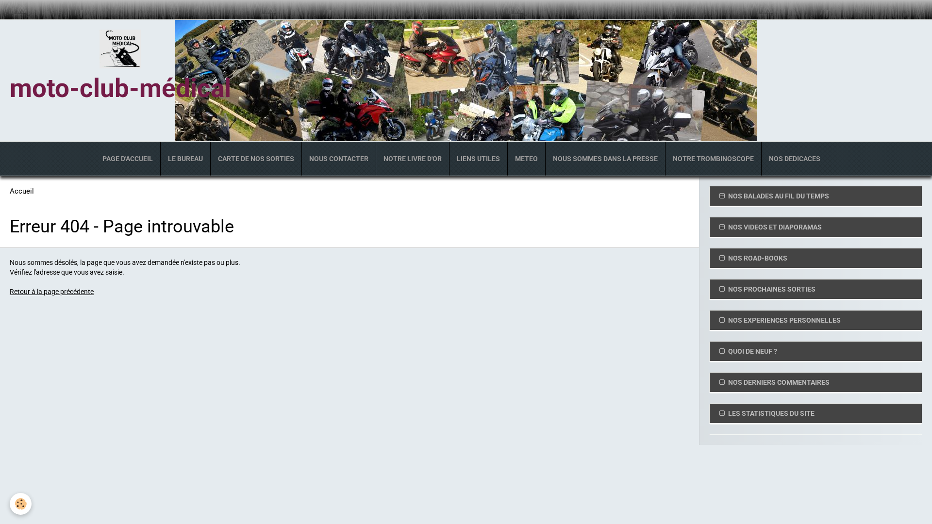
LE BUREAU (185, 159)
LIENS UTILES (478, 159)
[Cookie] (21, 504)
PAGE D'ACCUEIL (127, 159)
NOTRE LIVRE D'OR (412, 159)
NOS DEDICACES (794, 159)
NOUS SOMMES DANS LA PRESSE (605, 159)
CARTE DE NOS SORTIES (256, 159)
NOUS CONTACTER (338, 159)
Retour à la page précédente (52, 291)
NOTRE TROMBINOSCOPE (713, 159)
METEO (526, 159)
